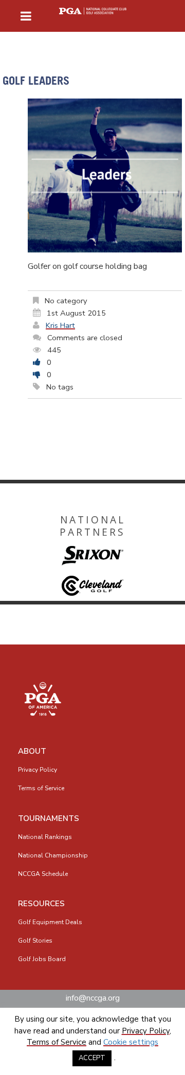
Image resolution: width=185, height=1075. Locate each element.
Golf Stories (35, 940)
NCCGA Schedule (43, 874)
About (32, 751)
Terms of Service (41, 788)
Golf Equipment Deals (50, 922)
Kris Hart (60, 325)
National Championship (53, 855)
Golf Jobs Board (42, 959)
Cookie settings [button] (130, 1042)
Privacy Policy (37, 770)
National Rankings (45, 837)
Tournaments (48, 818)
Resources (41, 903)
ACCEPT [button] (92, 1058)
